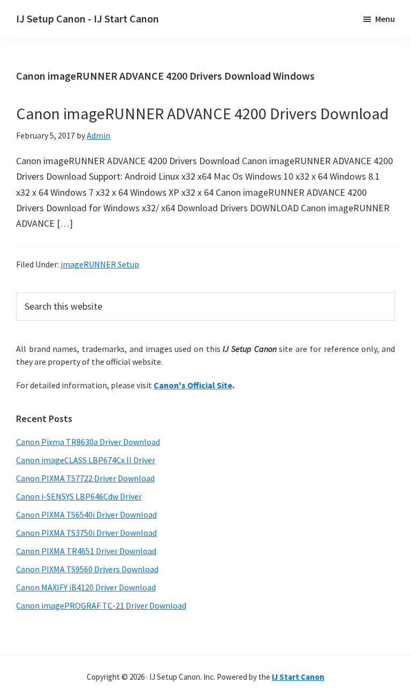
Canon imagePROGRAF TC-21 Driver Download (101, 605)
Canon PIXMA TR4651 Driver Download (86, 551)
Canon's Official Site (193, 385)
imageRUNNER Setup (99, 264)
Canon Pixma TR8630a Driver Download (88, 441)
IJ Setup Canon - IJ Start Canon (87, 18)
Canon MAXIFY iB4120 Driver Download (86, 587)
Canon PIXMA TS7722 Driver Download (85, 478)
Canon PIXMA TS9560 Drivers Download (87, 569)
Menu (385, 18)
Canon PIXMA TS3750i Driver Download (86, 532)
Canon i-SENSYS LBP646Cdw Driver (79, 496)
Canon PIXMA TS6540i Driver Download (86, 514)
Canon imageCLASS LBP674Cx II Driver (85, 460)
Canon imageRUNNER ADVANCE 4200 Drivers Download (202, 113)
